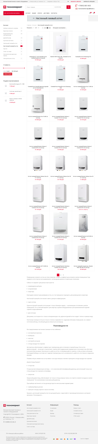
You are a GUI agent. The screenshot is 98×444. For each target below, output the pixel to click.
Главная (29, 25)
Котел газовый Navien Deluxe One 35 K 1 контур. (83, 177)
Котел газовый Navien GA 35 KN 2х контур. (83, 236)
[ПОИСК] (69, 7)
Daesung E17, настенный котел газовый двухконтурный (38, 57)
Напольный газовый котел (10, 43)
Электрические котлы (9, 58)
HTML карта (77, 416)
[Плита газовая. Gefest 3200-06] (5, 100)
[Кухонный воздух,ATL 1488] (5, 85)
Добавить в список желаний (47, 38)
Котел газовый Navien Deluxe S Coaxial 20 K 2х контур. (83, 206)
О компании (53, 408)
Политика (52, 416)
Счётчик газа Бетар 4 (15, 91)
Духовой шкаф (7, 38)
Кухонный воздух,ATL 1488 (16, 84)
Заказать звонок (76, 1)
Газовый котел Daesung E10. (83, 56)
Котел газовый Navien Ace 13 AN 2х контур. (83, 87)
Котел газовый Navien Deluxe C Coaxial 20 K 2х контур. (38, 147)
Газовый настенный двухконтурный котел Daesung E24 (38, 87)
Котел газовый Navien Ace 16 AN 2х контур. (38, 117)
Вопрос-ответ (77, 408)
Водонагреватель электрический (8, 34)
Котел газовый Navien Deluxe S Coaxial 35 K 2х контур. (60, 236)
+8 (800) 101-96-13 (10, 422)
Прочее (5, 48)
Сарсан (87, 438)
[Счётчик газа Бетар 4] (5, 93)
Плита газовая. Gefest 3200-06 (15, 99)
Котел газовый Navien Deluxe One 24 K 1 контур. (38, 177)
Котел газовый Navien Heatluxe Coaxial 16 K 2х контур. (60, 266)
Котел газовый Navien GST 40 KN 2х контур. (38, 266)
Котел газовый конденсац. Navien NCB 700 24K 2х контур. (83, 266)
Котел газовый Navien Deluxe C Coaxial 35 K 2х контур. (83, 147)
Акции (51, 410)
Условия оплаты (78, 410)
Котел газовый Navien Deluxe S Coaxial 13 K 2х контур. (38, 206)
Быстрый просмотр (47, 34)
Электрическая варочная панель (9, 54)
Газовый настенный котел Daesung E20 (61, 87)
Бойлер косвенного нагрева (10, 28)
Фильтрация (7, 74)
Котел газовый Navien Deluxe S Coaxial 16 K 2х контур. (60, 206)
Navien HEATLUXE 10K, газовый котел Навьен (60, 57)
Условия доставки (78, 413)
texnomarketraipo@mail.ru (86, 8)
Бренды (52, 413)
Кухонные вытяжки (8, 40)
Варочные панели (8, 31)
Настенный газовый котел (10, 46)
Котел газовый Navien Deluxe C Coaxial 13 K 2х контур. (60, 117)
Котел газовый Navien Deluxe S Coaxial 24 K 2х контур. (38, 236)
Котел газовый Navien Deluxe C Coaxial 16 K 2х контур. (83, 117)
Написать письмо (89, 1)
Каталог (34, 25)
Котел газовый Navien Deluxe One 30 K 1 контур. (61, 177)
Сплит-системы (7, 51)
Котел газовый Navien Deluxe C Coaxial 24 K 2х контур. (60, 147)
